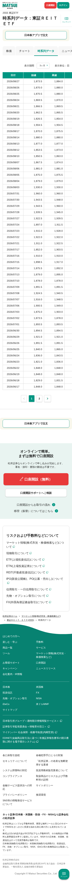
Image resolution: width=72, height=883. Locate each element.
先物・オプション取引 (15, 698)
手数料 (39, 642)
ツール (6, 653)
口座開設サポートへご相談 (36, 492)
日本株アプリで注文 (36, 35)
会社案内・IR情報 (12, 674)
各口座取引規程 (11, 755)
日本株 (6, 687)
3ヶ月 (42, 65)
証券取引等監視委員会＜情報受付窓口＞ (25, 726)
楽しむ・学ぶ (10, 642)
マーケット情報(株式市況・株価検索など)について (35, 544)
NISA (39, 698)
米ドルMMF (42, 704)
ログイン (63, 5)
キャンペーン (10, 668)
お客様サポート (11, 662)
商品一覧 (7, 647)
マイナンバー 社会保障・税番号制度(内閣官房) (28, 732)
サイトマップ (10, 709)
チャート (24, 50)
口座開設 (50, 5)
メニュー (63, 876)
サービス (41, 647)
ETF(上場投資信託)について (23, 559)
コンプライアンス (12, 776)
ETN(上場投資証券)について (24, 566)
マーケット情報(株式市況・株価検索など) (51, 655)
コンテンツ (66, 22)
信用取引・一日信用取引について (27, 589)
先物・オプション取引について (25, 595)
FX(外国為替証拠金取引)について (27, 602)
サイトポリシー (44, 785)
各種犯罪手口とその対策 (49, 755)
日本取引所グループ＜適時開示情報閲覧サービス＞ (31, 720)
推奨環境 (41, 794)
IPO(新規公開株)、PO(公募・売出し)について (34, 578)
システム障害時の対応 (15, 770)
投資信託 (7, 692)
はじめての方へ (11, 636)
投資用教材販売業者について (52, 770)
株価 (9, 50)
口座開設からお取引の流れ (33, 504)
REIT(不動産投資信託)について (25, 572)
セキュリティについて (15, 761)
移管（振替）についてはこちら (33, 511)
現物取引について (17, 553)
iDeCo (6, 704)
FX (37, 692)
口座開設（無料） (38, 479)
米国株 (39, 687)
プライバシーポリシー (15, 794)
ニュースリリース (46, 668)
